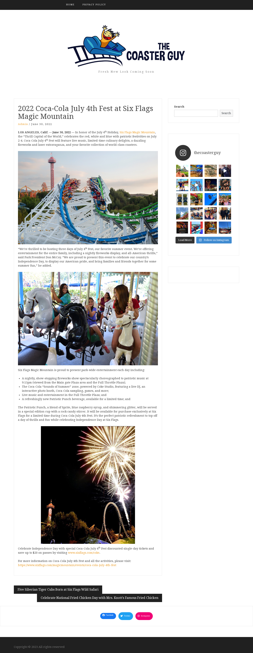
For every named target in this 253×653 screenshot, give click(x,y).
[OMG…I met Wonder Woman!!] (182, 185)
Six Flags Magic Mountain (137, 132)
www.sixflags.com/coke (83, 552)
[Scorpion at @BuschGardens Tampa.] (225, 228)
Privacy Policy (94, 4)
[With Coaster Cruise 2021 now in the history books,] (196, 228)
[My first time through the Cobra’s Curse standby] (211, 228)
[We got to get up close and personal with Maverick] (182, 213)
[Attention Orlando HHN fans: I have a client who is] (182, 228)
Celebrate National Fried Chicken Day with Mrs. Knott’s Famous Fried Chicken (99, 598)
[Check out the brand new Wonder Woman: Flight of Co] (225, 171)
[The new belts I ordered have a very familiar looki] (182, 199)
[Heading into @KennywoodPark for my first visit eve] (225, 199)
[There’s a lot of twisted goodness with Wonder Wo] (196, 185)
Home (70, 4)
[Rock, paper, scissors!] (196, 213)
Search (179, 106)
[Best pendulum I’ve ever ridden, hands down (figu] (211, 199)
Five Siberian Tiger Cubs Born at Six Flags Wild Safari (58, 589)
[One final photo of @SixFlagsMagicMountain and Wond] (211, 171)
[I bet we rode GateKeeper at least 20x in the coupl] (225, 185)
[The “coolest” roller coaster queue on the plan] (196, 171)
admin (23, 124)
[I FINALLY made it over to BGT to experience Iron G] (182, 171)
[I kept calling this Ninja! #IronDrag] (196, 199)
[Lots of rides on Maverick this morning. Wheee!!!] (211, 213)
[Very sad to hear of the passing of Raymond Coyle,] (225, 213)
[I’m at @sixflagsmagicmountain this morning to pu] (211, 185)
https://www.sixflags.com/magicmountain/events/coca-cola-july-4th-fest (67, 565)
